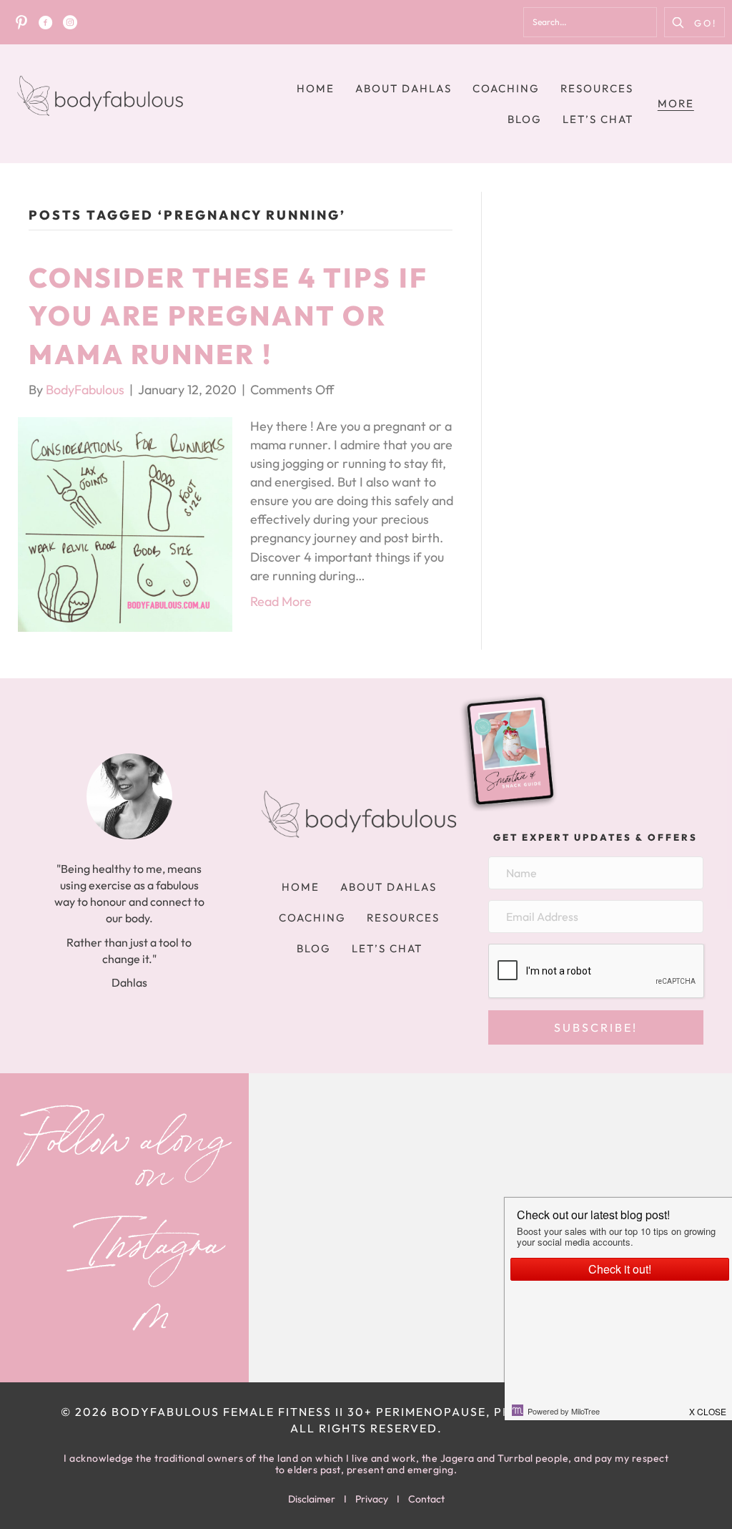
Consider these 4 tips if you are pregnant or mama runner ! (228, 315)
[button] (694, 22)
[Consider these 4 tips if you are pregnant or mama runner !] (125, 522)
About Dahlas (403, 88)
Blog (525, 119)
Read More (281, 601)
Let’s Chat (598, 119)
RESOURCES (596, 88)
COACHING (506, 88)
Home (316, 88)
